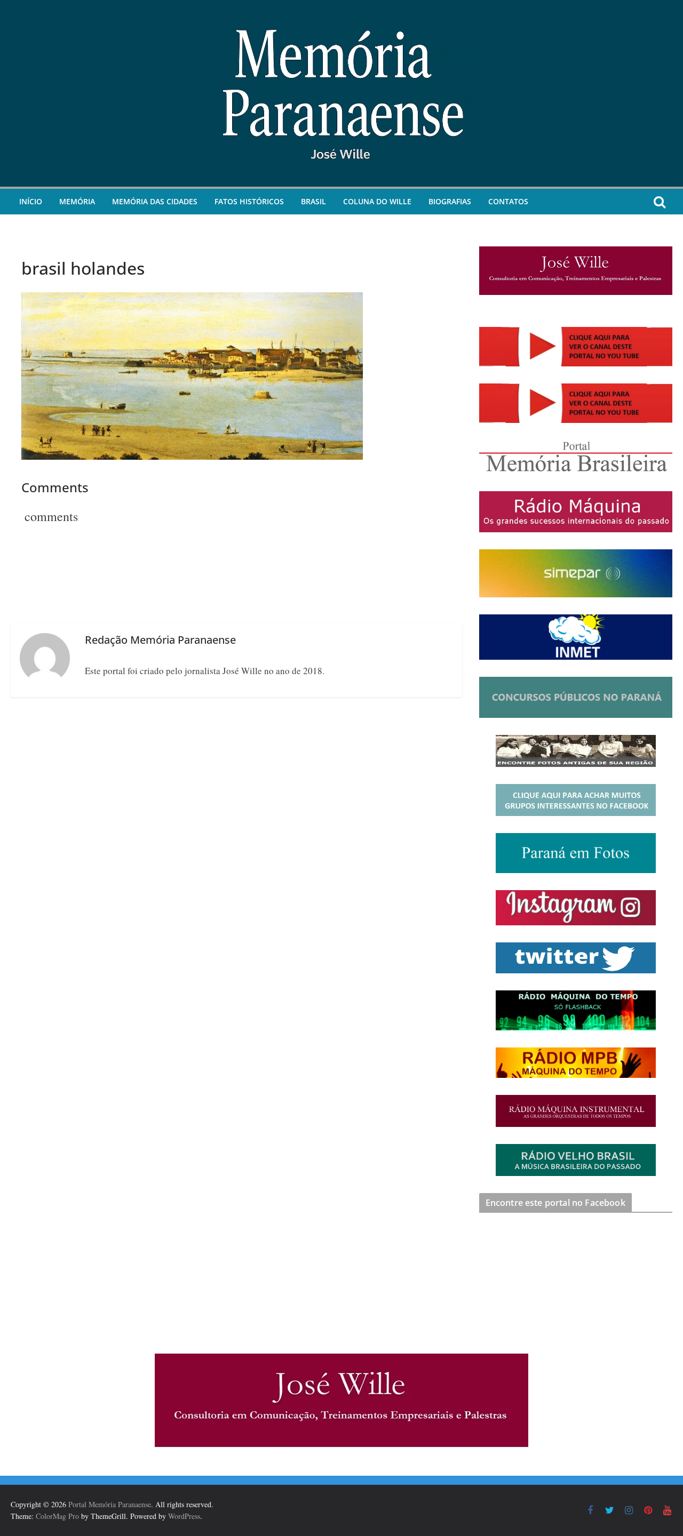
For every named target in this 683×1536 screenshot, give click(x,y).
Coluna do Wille (377, 201)
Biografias (449, 201)
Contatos (508, 201)
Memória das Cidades (154, 201)
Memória (77, 201)
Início (30, 201)
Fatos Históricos (249, 201)
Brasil (313, 201)
